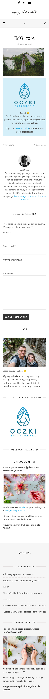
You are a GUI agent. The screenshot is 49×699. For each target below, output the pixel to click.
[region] (24, 488)
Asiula (11, 145)
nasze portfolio (22, 128)
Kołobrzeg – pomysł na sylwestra (18, 574)
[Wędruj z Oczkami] (24, 12)
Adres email (9, 246)
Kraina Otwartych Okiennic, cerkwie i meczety (24, 605)
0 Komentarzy (40, 145)
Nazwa (7, 232)
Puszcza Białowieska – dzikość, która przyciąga (24, 611)
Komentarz (9, 273)
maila (22, 507)
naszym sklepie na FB (15, 510)
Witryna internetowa (12, 259)
